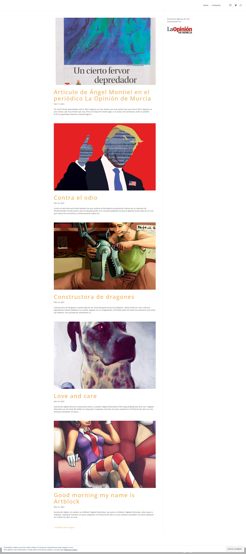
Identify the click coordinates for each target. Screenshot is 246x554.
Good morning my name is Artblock (94, 498)
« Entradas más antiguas (64, 527)
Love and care (75, 396)
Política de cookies (70, 550)
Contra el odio (76, 197)
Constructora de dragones (94, 297)
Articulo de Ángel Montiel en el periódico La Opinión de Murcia (102, 95)
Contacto (216, 5)
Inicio (205, 5)
